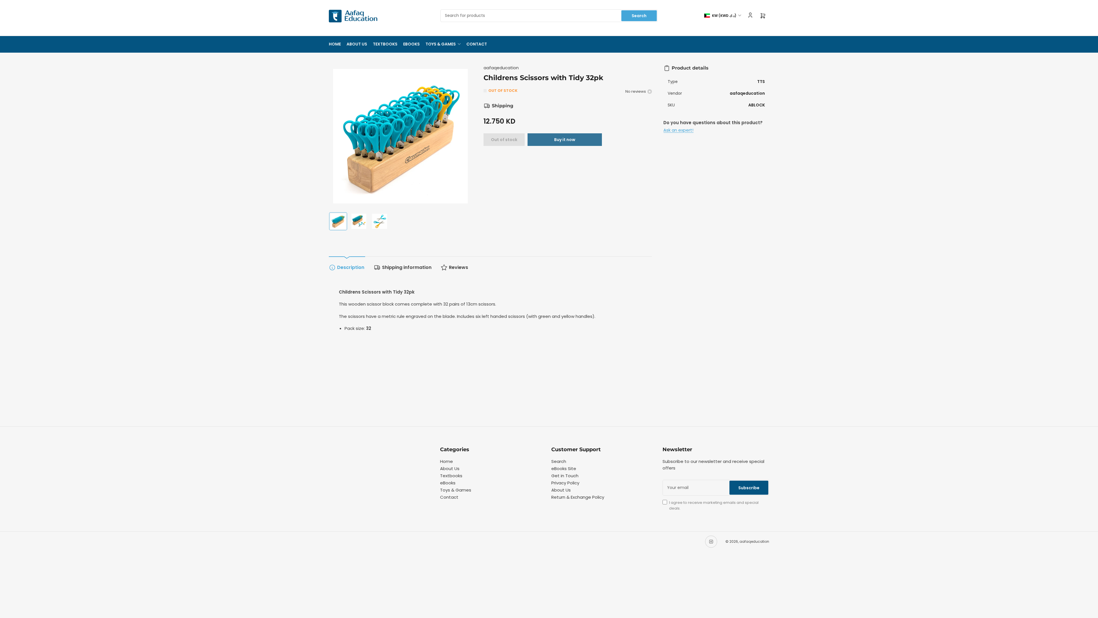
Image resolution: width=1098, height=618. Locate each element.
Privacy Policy (565, 483)
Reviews (458, 267)
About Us (357, 44)
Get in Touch (564, 476)
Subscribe (748, 488)
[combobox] (549, 15)
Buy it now (564, 139)
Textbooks (385, 44)
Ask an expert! (678, 130)
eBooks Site (563, 469)
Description (350, 267)
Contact (476, 44)
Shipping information (406, 267)
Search (639, 16)
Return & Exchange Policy (577, 497)
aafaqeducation (501, 68)
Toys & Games (440, 44)
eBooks (411, 44)
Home (335, 44)
